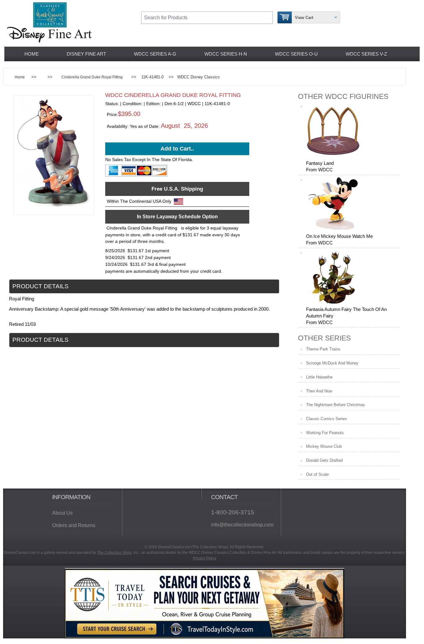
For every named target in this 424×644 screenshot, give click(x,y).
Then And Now (319, 391)
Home (32, 54)
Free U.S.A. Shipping (177, 189)
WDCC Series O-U (296, 54)
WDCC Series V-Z (366, 54)
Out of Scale (317, 474)
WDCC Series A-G (155, 54)
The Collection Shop (114, 552)
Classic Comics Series (326, 418)
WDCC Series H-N (226, 54)
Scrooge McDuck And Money (332, 363)
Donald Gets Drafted (324, 460)
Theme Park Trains (323, 349)
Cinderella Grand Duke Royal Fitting (92, 77)
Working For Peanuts (325, 432)
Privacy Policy (204, 558)
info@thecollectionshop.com (242, 524)
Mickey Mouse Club (324, 446)
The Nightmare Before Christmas (335, 404)
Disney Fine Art (86, 54)
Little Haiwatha (319, 377)
